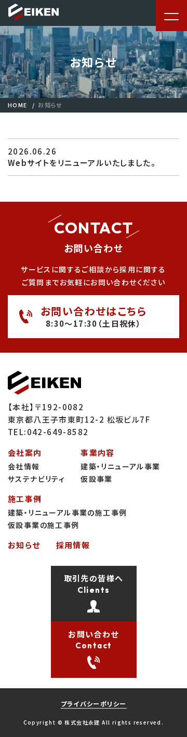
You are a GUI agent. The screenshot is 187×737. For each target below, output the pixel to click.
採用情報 (73, 545)
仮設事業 (97, 479)
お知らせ (24, 545)
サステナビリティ (36, 479)
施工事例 (25, 499)
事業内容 (98, 452)
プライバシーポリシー (94, 703)
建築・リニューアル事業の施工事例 (67, 512)
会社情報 (24, 466)
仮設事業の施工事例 (43, 525)
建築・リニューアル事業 (120, 466)
